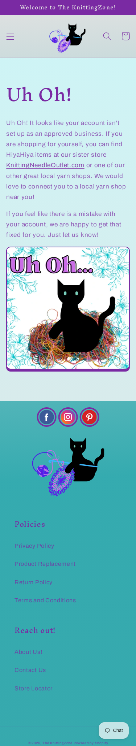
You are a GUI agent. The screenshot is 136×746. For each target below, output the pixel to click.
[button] (10, 36)
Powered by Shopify (91, 743)
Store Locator (34, 688)
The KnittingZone (57, 743)
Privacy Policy (34, 546)
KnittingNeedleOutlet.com (45, 165)
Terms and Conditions (45, 600)
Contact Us (30, 670)
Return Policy (34, 582)
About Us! (28, 652)
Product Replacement (45, 564)
